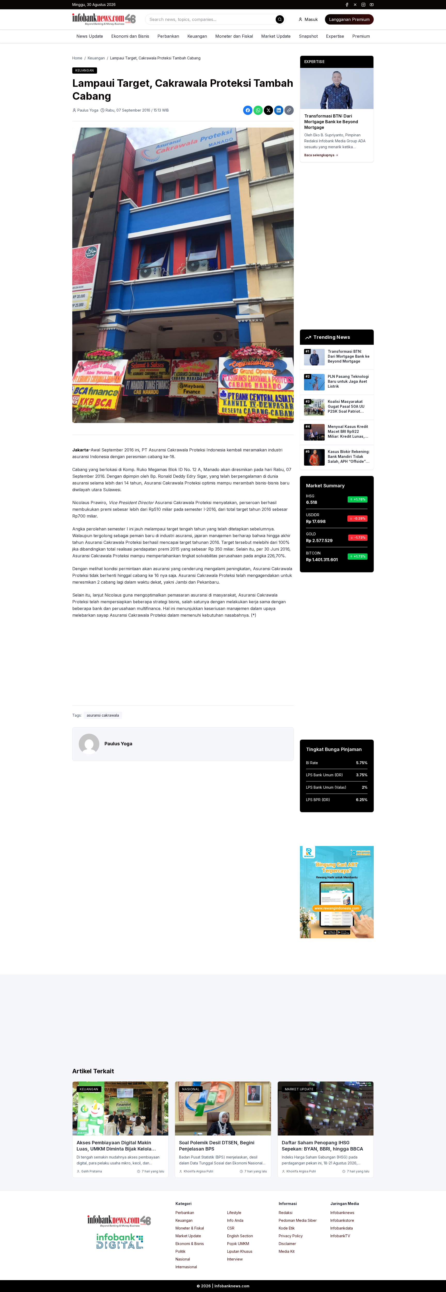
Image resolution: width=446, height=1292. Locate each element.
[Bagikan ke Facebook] (247, 110)
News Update (89, 36)
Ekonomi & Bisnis (190, 1243)
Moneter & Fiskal (190, 1228)
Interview (235, 1259)
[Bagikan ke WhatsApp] (258, 110)
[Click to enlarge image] (183, 275)
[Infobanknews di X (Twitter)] (355, 5)
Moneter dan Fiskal (234, 36)
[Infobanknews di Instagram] (363, 5)
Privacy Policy (291, 1236)
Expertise (335, 36)
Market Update (276, 36)
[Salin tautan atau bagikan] (289, 110)
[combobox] (215, 19)
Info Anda (235, 1220)
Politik (181, 1251)
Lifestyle (234, 1212)
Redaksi (285, 1212)
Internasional (186, 1267)
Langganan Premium (349, 19)
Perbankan (168, 36)
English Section (240, 1236)
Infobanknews (342, 1212)
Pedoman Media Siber (298, 1220)
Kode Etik (287, 1228)
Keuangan (197, 36)
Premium (361, 36)
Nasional (191, 1089)
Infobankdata (341, 1228)
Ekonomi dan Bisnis (130, 36)
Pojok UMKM (238, 1243)
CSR (230, 1228)
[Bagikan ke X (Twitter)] (268, 110)
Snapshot (308, 36)
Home (77, 58)
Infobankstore (342, 1220)
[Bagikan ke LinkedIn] (278, 110)
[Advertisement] (24, 651)
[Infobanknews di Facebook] (347, 5)
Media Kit (286, 1251)
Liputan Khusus (239, 1251)
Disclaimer (287, 1243)
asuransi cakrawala (103, 715)
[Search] (280, 19)
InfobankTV (340, 1236)
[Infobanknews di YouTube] (372, 5)
